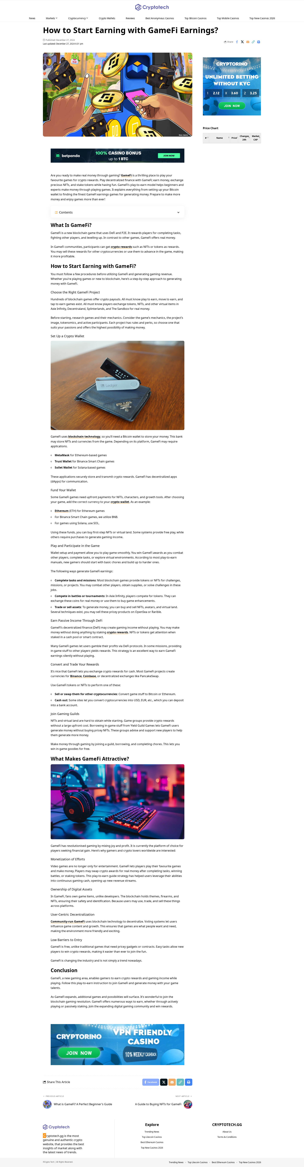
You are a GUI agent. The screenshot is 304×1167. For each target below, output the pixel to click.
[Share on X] (242, 42)
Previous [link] (236, 155)
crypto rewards (121, 247)
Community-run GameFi (68, 921)
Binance (76, 676)
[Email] (247, 42)
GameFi (126, 175)
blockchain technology (84, 436)
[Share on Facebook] (236, 42)
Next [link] (252, 155)
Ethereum (62, 511)
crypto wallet (120, 502)
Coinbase (89, 676)
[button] (294, 7)
